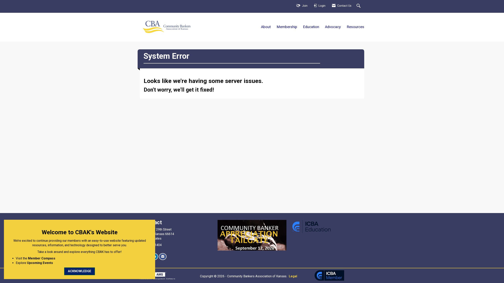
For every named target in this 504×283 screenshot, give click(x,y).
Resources (355, 27)
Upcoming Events (40, 263)
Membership (287, 27)
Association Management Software (157, 278)
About (266, 27)
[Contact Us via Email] (163, 256)
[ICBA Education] (311, 226)
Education (311, 27)
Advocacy (333, 27)
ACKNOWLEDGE (79, 271)
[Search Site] (359, 6)
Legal (293, 276)
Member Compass (41, 258)
